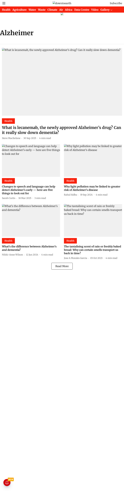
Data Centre (81, 9)
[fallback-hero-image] (62, 82)
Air (61, 9)
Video (94, 9)
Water (32, 9)
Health (6, 9)
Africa (68, 9)
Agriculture (19, 9)
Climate (52, 9)
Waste (42, 9)
